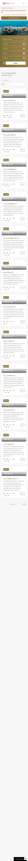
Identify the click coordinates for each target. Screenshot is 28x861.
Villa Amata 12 (9, 376)
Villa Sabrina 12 (10, 169)
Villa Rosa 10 (8, 444)
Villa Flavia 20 (9, 100)
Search (15, 63)
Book (22, 115)
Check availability (14, 18)
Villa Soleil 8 (8, 410)
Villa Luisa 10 (8, 341)
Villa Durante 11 (10, 204)
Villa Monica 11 (9, 307)
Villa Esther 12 (9, 135)
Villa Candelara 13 (11, 238)
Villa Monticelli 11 (11, 479)
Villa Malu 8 (8, 272)
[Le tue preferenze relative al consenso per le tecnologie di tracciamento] (25, 858)
